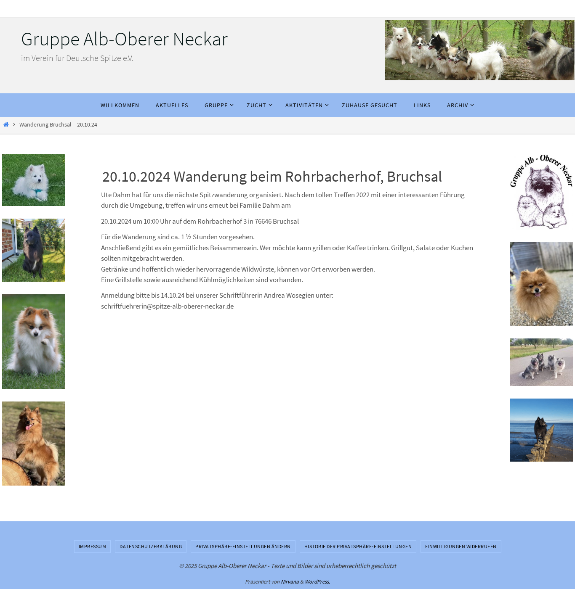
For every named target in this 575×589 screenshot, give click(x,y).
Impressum (92, 546)
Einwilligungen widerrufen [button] (461, 546)
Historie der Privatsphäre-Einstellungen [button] (358, 546)
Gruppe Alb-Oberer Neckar (124, 38)
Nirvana (290, 581)
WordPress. (317, 581)
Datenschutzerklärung (151, 546)
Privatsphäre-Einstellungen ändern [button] (243, 546)
